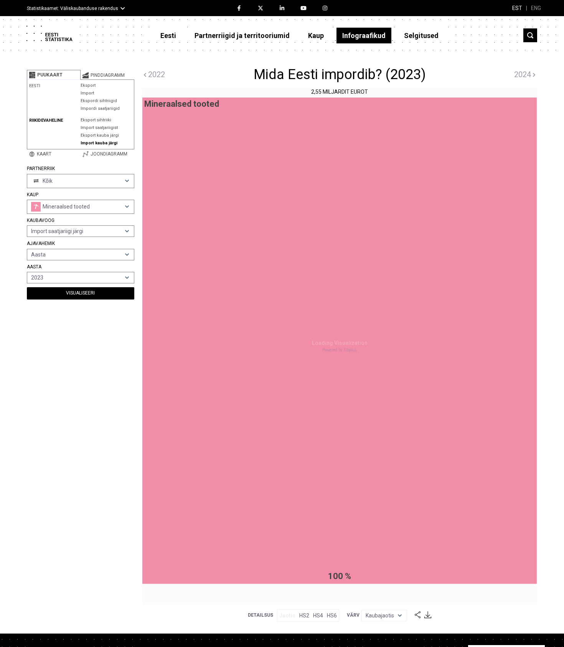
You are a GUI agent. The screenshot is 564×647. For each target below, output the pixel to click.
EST (517, 8)
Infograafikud (364, 35)
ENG (536, 8)
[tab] (54, 75)
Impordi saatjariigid (100, 108)
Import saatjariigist (99, 127)
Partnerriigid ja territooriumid (242, 35)
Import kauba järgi (99, 143)
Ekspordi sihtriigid (99, 100)
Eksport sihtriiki (96, 119)
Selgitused (421, 35)
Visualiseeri (80, 293)
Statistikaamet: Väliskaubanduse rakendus (72, 8)
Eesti (168, 35)
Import (87, 93)
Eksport (88, 85)
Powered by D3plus (339, 349)
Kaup (316, 35)
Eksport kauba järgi (100, 135)
